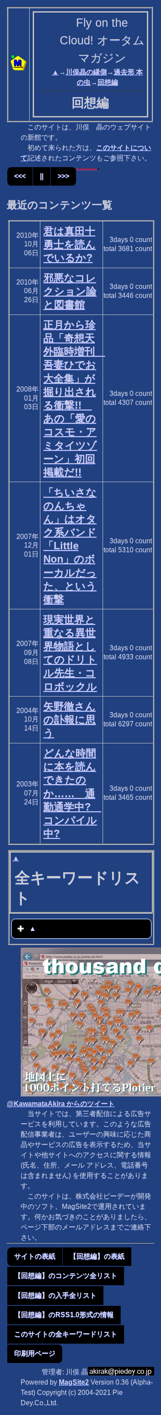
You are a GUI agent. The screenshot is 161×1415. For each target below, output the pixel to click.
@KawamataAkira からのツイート (61, 1103)
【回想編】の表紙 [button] (97, 1256)
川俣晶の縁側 (86, 72)
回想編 (107, 82)
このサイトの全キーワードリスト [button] (65, 1334)
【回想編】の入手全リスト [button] (55, 1295)
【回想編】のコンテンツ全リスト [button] (65, 1275)
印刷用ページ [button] (34, 1353)
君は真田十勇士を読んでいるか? (69, 244)
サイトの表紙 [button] (34, 1256)
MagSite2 (74, 1382)
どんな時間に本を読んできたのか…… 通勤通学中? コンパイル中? (72, 793)
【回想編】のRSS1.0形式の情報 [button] (64, 1314)
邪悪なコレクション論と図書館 (70, 291)
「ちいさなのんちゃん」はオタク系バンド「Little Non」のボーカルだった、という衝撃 (70, 545)
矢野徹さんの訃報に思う (69, 719)
